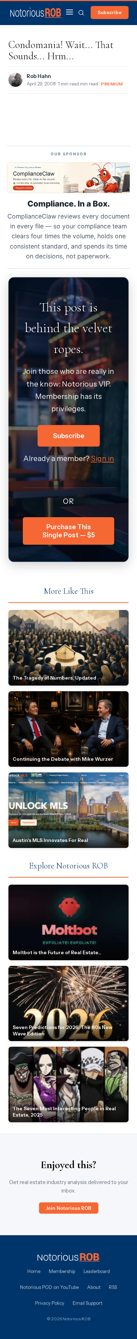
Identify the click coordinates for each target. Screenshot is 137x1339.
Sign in (102, 458)
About (93, 1287)
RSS (113, 1287)
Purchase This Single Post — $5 (69, 531)
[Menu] (69, 12)
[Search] (81, 12)
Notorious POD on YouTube (49, 1287)
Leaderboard (97, 1271)
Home (33, 1271)
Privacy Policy (49, 1303)
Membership (62, 1271)
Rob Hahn (39, 76)
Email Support (87, 1303)
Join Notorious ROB (68, 1208)
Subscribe (110, 12)
